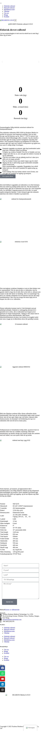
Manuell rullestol (9, 8)
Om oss (6, 13)
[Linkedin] (2, 684)
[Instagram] (2, 689)
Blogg (6, 15)
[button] (2, 62)
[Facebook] (2, 667)
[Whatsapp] (2, 673)
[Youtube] (2, 678)
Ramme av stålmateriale (11, 610)
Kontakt (6, 17)
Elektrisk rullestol (9, 6)
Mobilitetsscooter (9, 9)
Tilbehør (6, 11)
